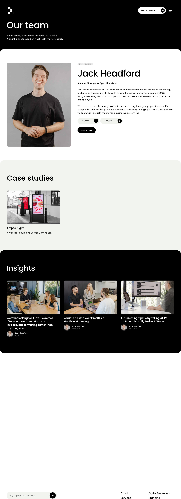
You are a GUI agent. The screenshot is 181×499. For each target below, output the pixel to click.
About (124, 493)
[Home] (18, 10)
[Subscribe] (53, 495)
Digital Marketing (159, 493)
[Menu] (170, 10)
